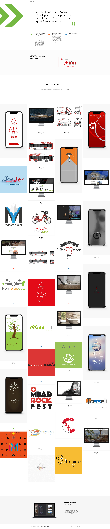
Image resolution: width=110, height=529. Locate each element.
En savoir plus (33, 69)
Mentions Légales (43, 526)
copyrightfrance (47, 526)
